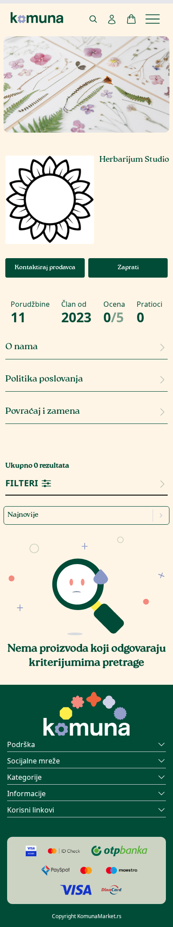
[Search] (93, 19)
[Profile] (112, 19)
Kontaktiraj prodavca (45, 267)
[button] (86, 583)
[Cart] (131, 19)
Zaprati (128, 267)
